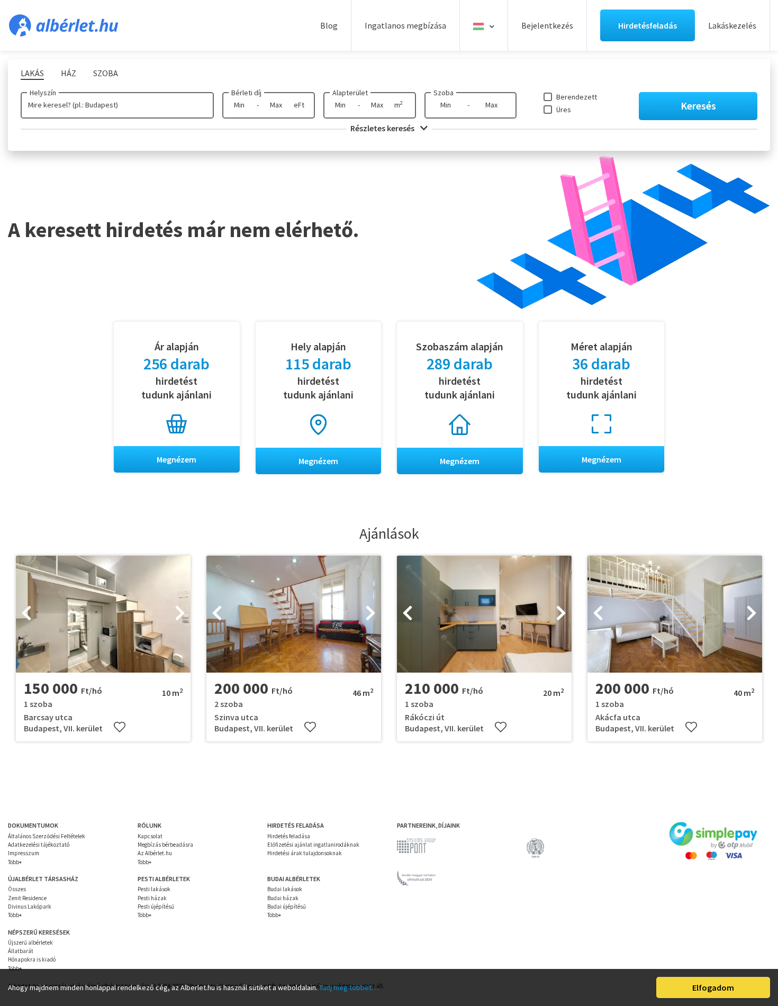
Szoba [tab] (105, 73)
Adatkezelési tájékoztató (38, 844)
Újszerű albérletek (30, 942)
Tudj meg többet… (348, 987)
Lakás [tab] (32, 73)
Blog (329, 25)
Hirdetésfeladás (647, 25)
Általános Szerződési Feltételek (46, 836)
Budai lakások (284, 889)
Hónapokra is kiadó (32, 959)
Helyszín (43, 92)
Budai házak (282, 898)
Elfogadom (713, 987)
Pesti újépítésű (156, 906)
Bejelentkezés (547, 25)
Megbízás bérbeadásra (165, 844)
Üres (563, 109)
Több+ (15, 862)
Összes (17, 889)
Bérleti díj (246, 92)
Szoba (443, 92)
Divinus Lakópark (29, 906)
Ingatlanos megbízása (405, 25)
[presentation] (26, 614)
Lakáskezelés (732, 25)
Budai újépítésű (286, 906)
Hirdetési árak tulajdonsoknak (304, 853)
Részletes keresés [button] (383, 128)
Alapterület (350, 92)
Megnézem (176, 459)
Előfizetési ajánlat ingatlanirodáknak (313, 844)
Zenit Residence (27, 898)
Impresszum (23, 853)
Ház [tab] (68, 73)
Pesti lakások (154, 889)
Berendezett (576, 97)
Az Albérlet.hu (155, 853)
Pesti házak (152, 898)
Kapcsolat (150, 836)
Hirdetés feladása (288, 836)
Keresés (698, 105)
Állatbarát (20, 951)
